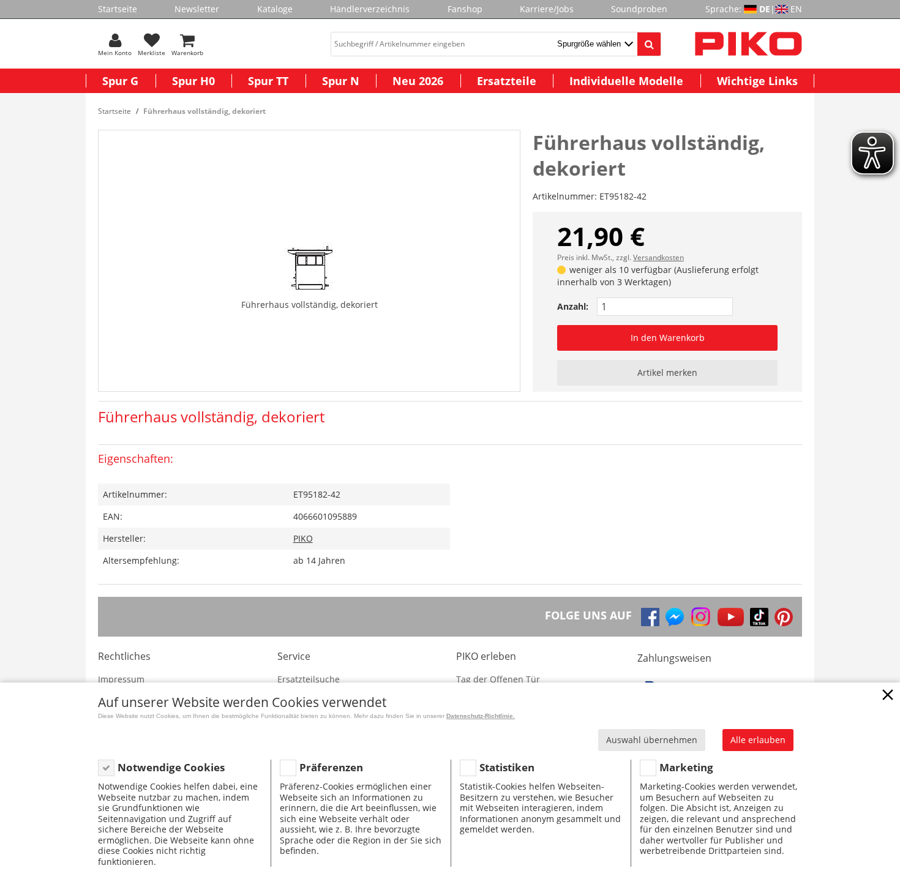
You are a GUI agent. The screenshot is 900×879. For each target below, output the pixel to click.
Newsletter (196, 9)
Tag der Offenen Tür (498, 679)
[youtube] (731, 617)
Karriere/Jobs (547, 9)
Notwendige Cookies (171, 767)
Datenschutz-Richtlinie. (480, 716)
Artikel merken (667, 372)
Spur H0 (193, 80)
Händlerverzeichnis (370, 9)
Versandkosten (658, 257)
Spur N (340, 80)
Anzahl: (572, 306)
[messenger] (675, 617)
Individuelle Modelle (626, 80)
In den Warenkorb (668, 337)
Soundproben (639, 9)
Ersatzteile (506, 80)
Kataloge (275, 9)
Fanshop (465, 9)
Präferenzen (331, 767)
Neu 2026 (417, 80)
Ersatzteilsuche (308, 679)
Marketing (686, 767)
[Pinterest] (783, 617)
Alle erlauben (758, 740)
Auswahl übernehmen (651, 740)
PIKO (303, 538)
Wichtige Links (757, 80)
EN (796, 9)
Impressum (121, 679)
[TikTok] (759, 617)
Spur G (120, 80)
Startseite (117, 9)
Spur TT (268, 80)
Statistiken (506, 767)
